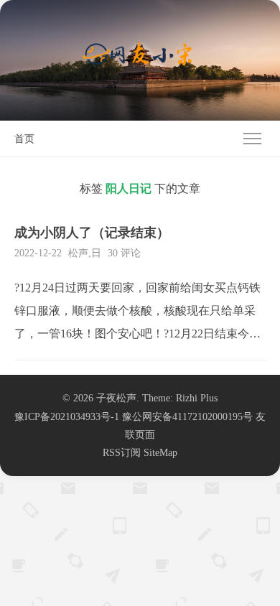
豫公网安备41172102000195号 (187, 416)
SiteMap (160, 452)
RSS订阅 (122, 452)
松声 (78, 253)
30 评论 (124, 253)
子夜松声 (116, 398)
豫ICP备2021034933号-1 (66, 416)
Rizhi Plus (197, 398)
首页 (24, 139)
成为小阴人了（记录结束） (91, 232)
